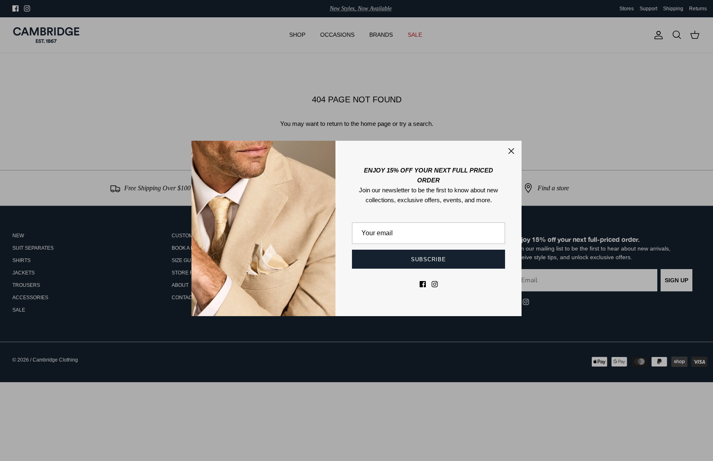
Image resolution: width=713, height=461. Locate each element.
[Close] (511, 151)
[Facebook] (423, 284)
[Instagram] (435, 284)
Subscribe (428, 259)
